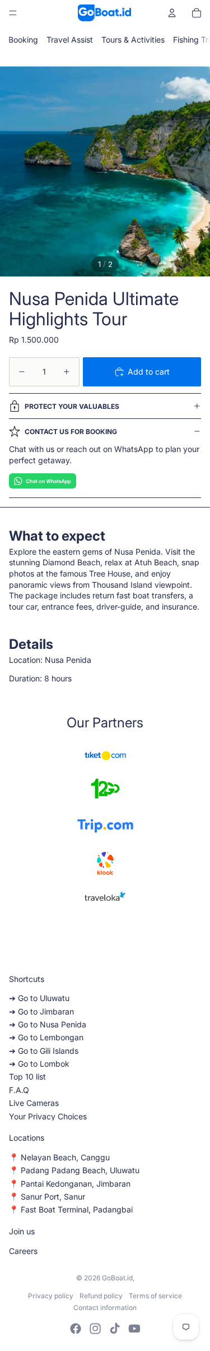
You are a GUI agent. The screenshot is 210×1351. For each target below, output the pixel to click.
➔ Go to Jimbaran (41, 1011)
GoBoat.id (117, 1278)
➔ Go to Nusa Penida (47, 1024)
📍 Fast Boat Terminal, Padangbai (71, 1209)
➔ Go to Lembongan (46, 1037)
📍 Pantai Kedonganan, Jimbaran (69, 1183)
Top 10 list (27, 1076)
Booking (23, 39)
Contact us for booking (71, 431)
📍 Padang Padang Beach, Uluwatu (74, 1170)
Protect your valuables (72, 406)
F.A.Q (19, 1090)
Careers (23, 1251)
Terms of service (155, 1296)
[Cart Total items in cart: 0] (196, 13)
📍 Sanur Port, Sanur (47, 1196)
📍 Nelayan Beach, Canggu (59, 1157)
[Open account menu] (172, 13)
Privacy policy (50, 1296)
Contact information (105, 1307)
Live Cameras (34, 1103)
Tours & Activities (133, 39)
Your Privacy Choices (48, 1116)
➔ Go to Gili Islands (43, 1050)
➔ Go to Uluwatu (39, 998)
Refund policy (101, 1296)
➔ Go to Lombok (39, 1063)
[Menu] (13, 13)
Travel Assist (69, 39)
